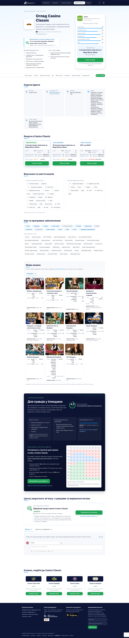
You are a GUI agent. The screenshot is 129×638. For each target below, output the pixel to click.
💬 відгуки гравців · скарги (90, 23)
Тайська (71, 635)
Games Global (48, 243)
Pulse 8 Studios (68, 250)
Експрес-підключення (38, 193)
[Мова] (103, 2)
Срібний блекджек (33, 357)
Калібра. (40, 197)
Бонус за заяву (90, 60)
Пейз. (51, 200)
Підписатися (92, 627)
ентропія (56, 190)
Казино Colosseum (95, 583)
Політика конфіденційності (28, 612)
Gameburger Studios (37, 243)
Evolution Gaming (79, 240)
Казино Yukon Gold (34, 583)
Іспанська (44, 635)
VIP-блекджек (71, 357)
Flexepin (52, 193)
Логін (101, 536)
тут (45, 613)
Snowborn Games (29, 254)
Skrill (58, 204)
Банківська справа (45, 75)
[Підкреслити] (36, 551)
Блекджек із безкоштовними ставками (91, 293)
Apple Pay (43, 183)
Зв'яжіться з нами (26, 616)
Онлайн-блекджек (66, 2)
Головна (25, 11)
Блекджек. (67, 75)
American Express (34, 183)
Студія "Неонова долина (88, 247)
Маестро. (50, 197)
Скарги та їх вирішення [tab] (43, 529)
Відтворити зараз (33, 593)
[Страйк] (38, 551)
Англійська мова (25, 635)
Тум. (43, 31)
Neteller (31, 200)
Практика (55, 2)
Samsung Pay (48, 204)
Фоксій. (27, 243)
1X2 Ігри (27, 237)
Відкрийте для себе (34, 190)
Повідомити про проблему (89, 512)
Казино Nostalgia (54, 583)
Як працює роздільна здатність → (89, 516)
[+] (52, 551)
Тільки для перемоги (44, 247)
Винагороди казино (54, 92)
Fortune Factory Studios (93, 240)
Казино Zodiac (74, 583)
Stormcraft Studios (52, 254)
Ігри (53, 75)
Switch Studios (64, 254)
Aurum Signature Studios (85, 237)
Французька (50, 635)
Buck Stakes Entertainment (32, 240)
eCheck (47, 190)
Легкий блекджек (72, 291)
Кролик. (77, 250)
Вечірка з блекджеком (34, 291)
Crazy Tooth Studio (57, 240)
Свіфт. (39, 207)
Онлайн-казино (79, 2)
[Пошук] (99, 2)
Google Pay (32, 197)
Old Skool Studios (44, 250)
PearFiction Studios (56, 250)
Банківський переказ (36, 187)
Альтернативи (86, 75)
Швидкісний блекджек (54, 357)
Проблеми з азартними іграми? (30, 614)
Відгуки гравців (76, 75)
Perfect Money (33, 204)
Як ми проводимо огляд (41, 33)
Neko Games (76, 247)
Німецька (39, 635)
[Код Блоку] (46, 551)
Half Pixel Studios (88, 243)
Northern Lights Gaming (31, 250)
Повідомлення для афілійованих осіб (31, 610)
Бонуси (36, 75)
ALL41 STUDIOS (47, 237)
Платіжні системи (40, 200)
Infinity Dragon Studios (31, 247)
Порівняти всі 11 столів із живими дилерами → (88, 430)
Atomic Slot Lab (72, 237)
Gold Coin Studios (59, 243)
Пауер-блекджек (91, 326)
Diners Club (50, 187)
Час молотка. (98, 243)
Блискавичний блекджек (89, 423)
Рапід (41, 204)
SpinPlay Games (41, 254)
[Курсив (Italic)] (34, 551)
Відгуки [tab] (28, 529)
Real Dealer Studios (86, 250)
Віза (47, 207)
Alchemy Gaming (36, 237)
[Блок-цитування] (44, 551)
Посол (28, 193)
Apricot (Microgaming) (59, 237)
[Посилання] (48, 551)
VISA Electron (56, 207)
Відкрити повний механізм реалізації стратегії (40, 485)
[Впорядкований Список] (40, 551)
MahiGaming (56, 247)
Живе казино (59, 75)
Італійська (33, 635)
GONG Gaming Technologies (74, 243)
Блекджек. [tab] (31, 273)
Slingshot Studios (98, 250)
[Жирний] (32, 551)
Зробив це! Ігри (66, 247)
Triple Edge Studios (75, 254)
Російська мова (64, 635)
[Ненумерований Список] (42, 551)
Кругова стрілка (45, 240)
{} (50, 551)
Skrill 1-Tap (32, 207)
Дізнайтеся (46, 2)
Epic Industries (69, 240)
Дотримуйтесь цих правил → (39, 481)
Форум (88, 2)
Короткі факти (28, 75)
